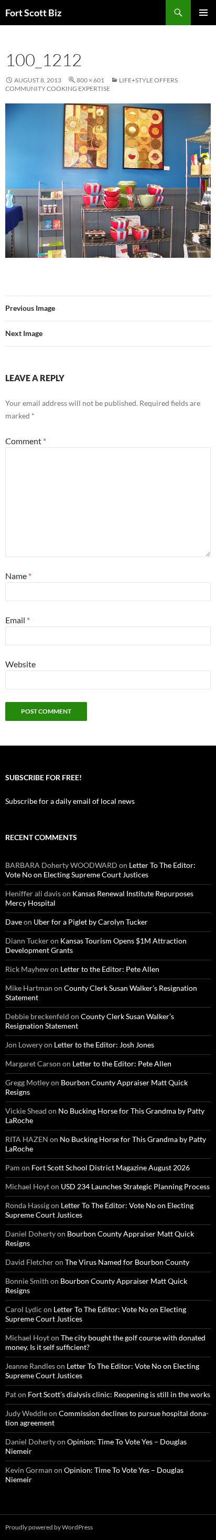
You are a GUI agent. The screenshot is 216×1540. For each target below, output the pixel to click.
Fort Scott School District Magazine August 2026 (110, 1167)
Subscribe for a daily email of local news (70, 801)
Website (20, 664)
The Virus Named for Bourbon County (127, 1262)
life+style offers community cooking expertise (91, 84)
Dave (13, 921)
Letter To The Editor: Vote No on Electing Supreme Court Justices (100, 870)
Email (17, 620)
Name (18, 576)
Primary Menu (203, 12)
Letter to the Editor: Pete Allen (109, 969)
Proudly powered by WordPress (49, 1527)
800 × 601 (90, 80)
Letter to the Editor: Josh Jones (104, 1044)
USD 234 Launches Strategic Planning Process (135, 1186)
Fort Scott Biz (33, 12)
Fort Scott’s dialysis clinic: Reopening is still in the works (119, 1394)
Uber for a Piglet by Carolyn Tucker (91, 921)
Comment (25, 441)
